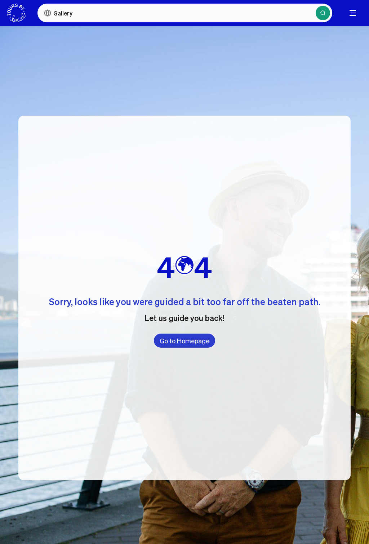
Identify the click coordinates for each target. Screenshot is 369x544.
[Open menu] (353, 13)
